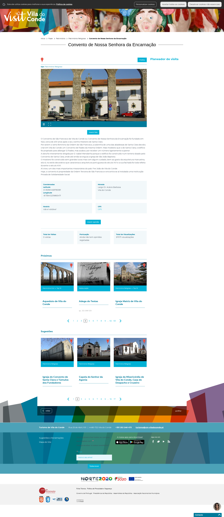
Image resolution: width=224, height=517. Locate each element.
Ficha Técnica (81, 489)
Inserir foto (93, 132)
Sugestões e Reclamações (51, 438)
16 (111, 399)
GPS (100, 209)
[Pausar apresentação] (44, 124)
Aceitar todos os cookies (173, 4)
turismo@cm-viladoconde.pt (150, 427)
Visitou (142, 60)
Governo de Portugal (84, 493)
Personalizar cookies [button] (145, 4)
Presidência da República (102, 493)
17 (115, 399)
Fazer (50, 38)
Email (84, 451)
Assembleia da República (122, 493)
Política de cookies (64, 4)
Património (60, 38)
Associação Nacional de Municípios (146, 493)
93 (115, 321)
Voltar (48, 411)
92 (111, 321)
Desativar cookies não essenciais (205, 4)
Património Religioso (77, 38)
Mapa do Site (45, 442)
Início (43, 38)
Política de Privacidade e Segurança (99, 489)
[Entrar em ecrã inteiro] (49, 124)
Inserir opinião (93, 222)
